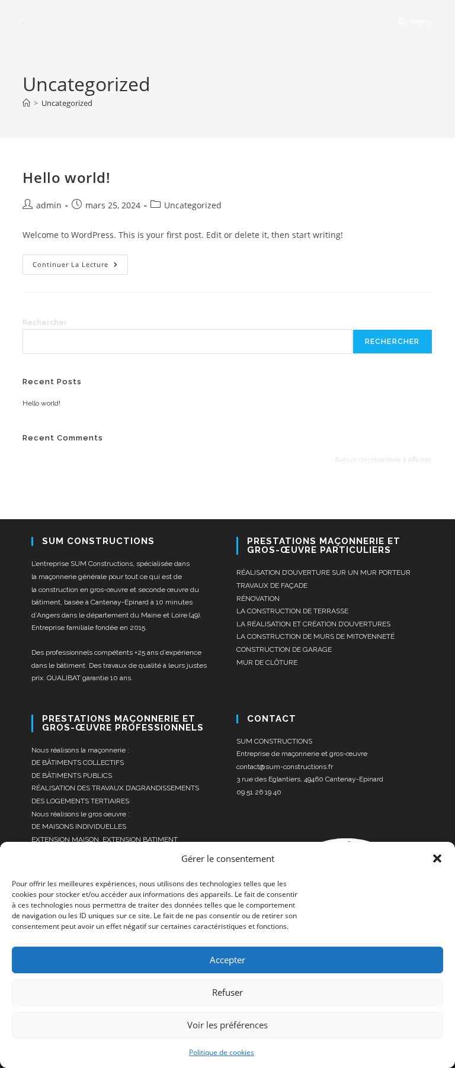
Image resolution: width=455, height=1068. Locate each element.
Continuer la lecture (80, 262)
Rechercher (45, 323)
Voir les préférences (227, 1025)
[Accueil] (26, 103)
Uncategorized (66, 103)
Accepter (227, 960)
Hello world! (66, 177)
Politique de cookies (221, 1052)
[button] (437, 858)
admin (49, 205)
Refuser (227, 992)
